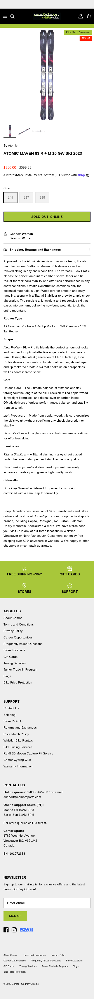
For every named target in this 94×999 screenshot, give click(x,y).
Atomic (12, 145)
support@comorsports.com (22, 797)
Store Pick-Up (13, 721)
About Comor (12, 618)
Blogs (7, 676)
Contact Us (11, 708)
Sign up (15, 915)
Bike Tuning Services (17, 747)
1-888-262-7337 (38, 792)
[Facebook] (6, 929)
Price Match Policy (16, 734)
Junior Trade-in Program (20, 669)
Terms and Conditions (18, 624)
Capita (32, 521)
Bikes (84, 511)
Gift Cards (10, 656)
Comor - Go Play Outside (25, 984)
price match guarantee (35, 545)
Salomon (76, 521)
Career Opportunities (18, 637)
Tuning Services (14, 663)
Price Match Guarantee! (56, 4)
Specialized (35, 526)
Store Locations (14, 650)
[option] (47, 75)
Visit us (15, 531)
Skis (52, 511)
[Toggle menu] (5, 16)
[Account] (79, 16)
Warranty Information (18, 766)
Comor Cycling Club (17, 759)
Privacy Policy (13, 631)
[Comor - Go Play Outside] (47, 16)
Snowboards (65, 511)
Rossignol (45, 521)
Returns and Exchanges (20, 727)
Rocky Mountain (14, 526)
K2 (56, 521)
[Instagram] (14, 929)
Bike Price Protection (17, 682)
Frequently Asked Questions (22, 643)
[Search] (14, 16)
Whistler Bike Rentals (18, 740)
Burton (64, 521)
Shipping (9, 714)
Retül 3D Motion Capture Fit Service (28, 753)
